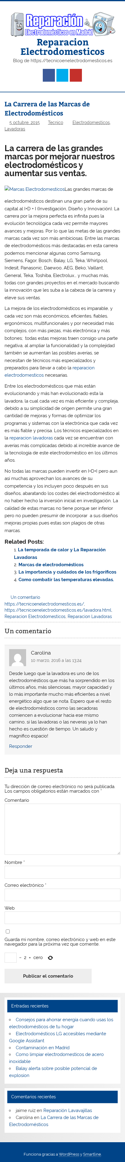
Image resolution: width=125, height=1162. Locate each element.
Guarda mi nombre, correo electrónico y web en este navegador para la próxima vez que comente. (60, 942)
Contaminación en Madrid (42, 1047)
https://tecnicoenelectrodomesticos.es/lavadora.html (58, 610)
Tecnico (55, 122)
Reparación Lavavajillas (67, 1110)
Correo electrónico (25, 885)
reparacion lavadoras (31, 438)
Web (10, 908)
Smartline (92, 1154)
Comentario (17, 800)
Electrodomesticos (91, 122)
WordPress (69, 1154)
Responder (20, 746)
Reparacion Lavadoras (90, 616)
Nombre (15, 862)
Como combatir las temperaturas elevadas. (66, 579)
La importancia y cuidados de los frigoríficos (67, 572)
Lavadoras (15, 128)
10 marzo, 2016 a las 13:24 (56, 660)
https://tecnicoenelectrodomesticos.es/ (44, 604)
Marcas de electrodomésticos (51, 564)
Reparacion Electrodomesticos (62, 46)
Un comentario (25, 597)
